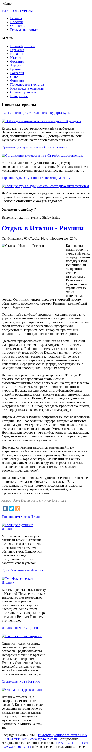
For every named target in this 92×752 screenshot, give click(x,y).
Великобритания (22, 46)
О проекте (17, 26)
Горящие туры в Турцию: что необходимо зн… (36, 178)
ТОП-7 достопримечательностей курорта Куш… (37, 113)
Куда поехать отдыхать (27, 88)
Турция (15, 65)
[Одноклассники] (17, 508)
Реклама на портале (24, 29)
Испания (16, 54)
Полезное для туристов (27, 84)
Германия (17, 50)
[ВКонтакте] (5, 508)
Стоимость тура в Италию (21, 681)
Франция (17, 61)
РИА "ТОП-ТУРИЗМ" (18, 11)
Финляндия (18, 80)
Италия (15, 57)
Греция (15, 69)
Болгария (17, 73)
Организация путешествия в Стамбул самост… (36, 147)
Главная (16, 18)
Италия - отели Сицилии (20, 628)
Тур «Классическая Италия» (22, 570)
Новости (16, 22)
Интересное (19, 96)
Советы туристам (23, 92)
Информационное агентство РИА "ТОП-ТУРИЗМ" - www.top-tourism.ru (44, 737)
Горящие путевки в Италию (22, 516)
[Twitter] (11, 508)
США (14, 77)
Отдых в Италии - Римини (43, 228)
